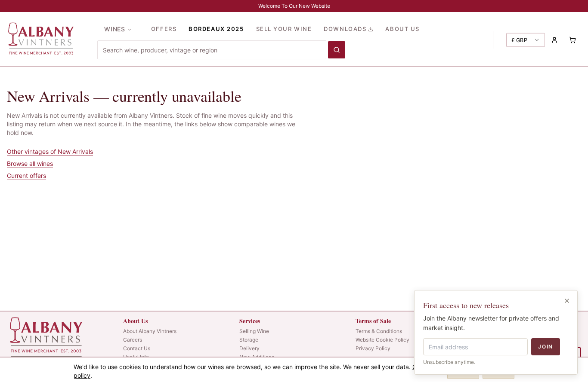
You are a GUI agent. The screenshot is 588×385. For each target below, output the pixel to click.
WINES (114, 29)
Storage (248, 339)
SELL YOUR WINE (284, 28)
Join (545, 346)
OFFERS (163, 28)
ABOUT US (402, 28)
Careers (132, 339)
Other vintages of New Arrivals (50, 151)
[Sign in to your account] (554, 40)
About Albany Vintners (149, 331)
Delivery (249, 348)
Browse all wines (30, 163)
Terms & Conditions (379, 331)
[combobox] (211, 49)
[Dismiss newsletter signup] (567, 301)
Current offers (26, 175)
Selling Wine (254, 331)
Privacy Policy (373, 348)
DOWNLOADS (345, 28)
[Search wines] (336, 49)
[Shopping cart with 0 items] (572, 40)
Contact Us (136, 348)
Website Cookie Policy (382, 339)
